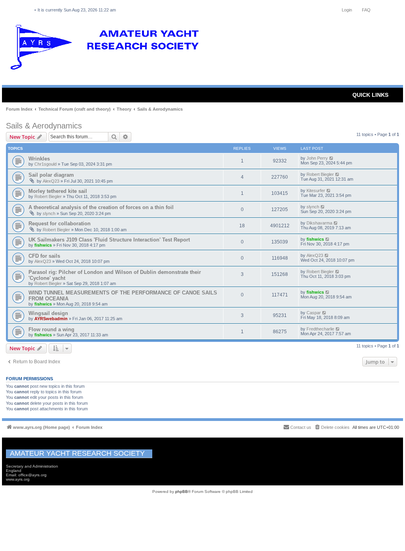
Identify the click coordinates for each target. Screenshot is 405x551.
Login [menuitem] (347, 10)
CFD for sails (44, 256)
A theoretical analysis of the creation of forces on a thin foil (101, 207)
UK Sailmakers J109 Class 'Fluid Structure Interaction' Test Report (109, 240)
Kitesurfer (316, 190)
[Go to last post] (331, 158)
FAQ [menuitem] (366, 10)
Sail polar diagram (51, 175)
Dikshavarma (319, 223)
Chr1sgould (45, 164)
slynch (49, 213)
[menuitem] (332, 427)
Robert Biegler (320, 174)
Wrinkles (39, 159)
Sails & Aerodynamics (44, 125)
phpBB (181, 491)
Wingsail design (48, 313)
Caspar (314, 312)
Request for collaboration (59, 223)
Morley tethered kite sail (57, 191)
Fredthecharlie (320, 328)
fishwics (43, 245)
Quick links (370, 95)
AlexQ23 (51, 181)
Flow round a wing (51, 329)
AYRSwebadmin (51, 318)
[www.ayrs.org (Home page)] (107, 49)
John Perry (317, 158)
